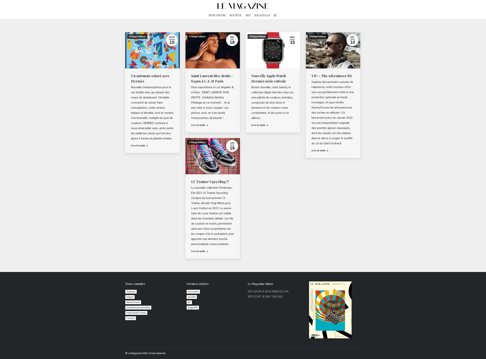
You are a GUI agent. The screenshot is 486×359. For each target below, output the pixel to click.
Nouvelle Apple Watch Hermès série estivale (268, 78)
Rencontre (193, 291)
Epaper (129, 297)
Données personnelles (138, 307)
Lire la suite (138, 145)
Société (192, 297)
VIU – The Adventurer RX (332, 76)
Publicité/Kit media (136, 313)
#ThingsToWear (137, 36)
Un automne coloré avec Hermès (150, 78)
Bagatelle (193, 307)
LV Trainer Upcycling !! (210, 181)
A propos (131, 291)
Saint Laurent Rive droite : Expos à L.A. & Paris (212, 78)
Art (189, 302)
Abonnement (133, 302)
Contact (130, 318)
